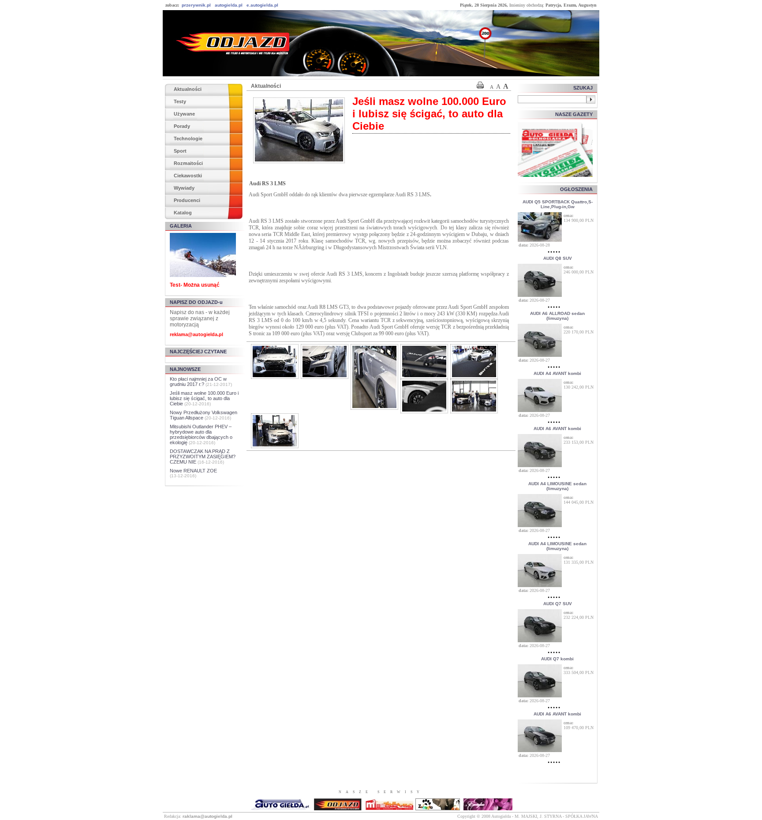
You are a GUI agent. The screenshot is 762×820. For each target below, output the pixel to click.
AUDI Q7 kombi (557, 658)
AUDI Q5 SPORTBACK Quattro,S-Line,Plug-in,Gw (558, 204)
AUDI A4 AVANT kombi (557, 373)
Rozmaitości (188, 163)
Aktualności (188, 89)
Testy (180, 101)
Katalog (183, 212)
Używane (184, 113)
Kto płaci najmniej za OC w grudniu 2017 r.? (198, 381)
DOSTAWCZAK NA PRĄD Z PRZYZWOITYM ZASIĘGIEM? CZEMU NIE (202, 456)
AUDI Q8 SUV (557, 258)
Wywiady (184, 188)
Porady (182, 126)
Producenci (187, 200)
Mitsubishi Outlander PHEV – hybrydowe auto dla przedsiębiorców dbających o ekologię (201, 434)
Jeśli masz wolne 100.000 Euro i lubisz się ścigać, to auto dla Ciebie (204, 398)
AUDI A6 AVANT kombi (557, 428)
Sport (180, 151)
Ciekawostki (188, 175)
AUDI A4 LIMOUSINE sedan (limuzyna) (557, 486)
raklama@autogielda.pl (207, 816)
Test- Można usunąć (195, 285)
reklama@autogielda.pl (196, 334)
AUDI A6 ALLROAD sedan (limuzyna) (557, 316)
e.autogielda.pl (262, 5)
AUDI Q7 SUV (557, 603)
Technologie (188, 138)
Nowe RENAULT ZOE (193, 470)
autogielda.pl (229, 5)
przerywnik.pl (196, 5)
